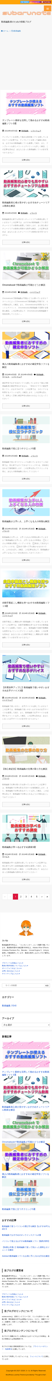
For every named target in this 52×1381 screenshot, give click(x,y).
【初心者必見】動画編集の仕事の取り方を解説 (24, 769)
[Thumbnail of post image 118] (26, 828)
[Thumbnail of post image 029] (26, 584)
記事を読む (26, 160)
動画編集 (25, 131)
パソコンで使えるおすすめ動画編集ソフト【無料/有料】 (26, 1241)
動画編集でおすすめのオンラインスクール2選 (21, 1235)
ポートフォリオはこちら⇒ (12, 968)
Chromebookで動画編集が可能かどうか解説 (23, 285)
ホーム (5, 31)
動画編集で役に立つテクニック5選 (19, 448)
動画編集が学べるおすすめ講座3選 (19, 847)
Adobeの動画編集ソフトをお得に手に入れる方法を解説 (25, 1256)
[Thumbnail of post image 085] (26, 750)
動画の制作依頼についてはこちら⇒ (15, 966)
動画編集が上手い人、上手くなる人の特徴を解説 (25, 521)
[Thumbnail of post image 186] (26, 183)
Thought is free (40, 1375)
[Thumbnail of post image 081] (26, 502)
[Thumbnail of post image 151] (26, 668)
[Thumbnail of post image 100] (26, 103)
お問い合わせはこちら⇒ (11, 971)
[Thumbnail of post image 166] (26, 266)
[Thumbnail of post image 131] (26, 429)
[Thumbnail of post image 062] (26, 345)
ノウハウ (33, 213)
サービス (5, 377)
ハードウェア (35, 292)
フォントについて (36, 1356)
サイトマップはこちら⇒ (11, 974)
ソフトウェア (36, 131)
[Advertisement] (26, 62)
